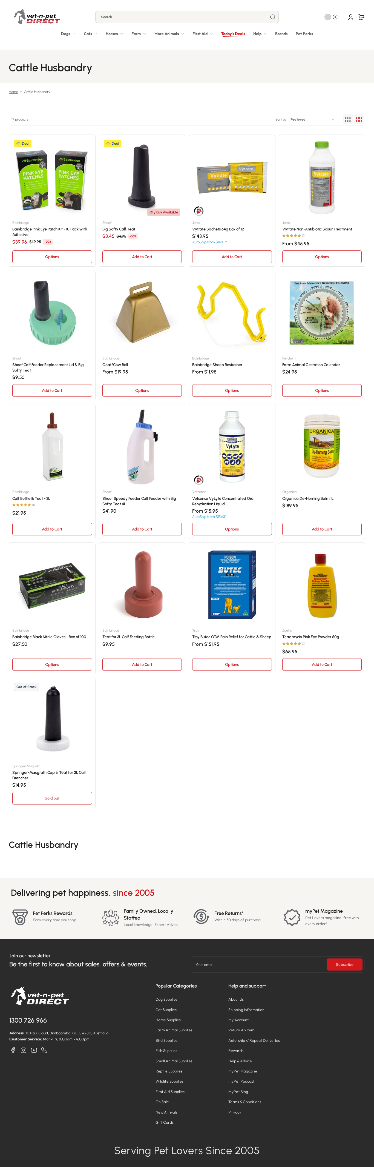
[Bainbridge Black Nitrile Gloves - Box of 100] (52, 586)
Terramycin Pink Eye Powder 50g (310, 636)
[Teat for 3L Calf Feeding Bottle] (142, 586)
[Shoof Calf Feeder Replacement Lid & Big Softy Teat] (52, 313)
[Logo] (36, 17)
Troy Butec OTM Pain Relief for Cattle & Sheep (231, 636)
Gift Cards (165, 1122)
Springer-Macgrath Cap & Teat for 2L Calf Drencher (49, 775)
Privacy (234, 1112)
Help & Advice (240, 1060)
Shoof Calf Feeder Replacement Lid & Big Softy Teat (48, 367)
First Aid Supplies (170, 1091)
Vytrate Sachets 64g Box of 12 (218, 229)
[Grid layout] (359, 119)
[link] (169, 34)
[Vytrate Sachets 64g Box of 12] (232, 178)
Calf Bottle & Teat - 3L (31, 498)
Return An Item (241, 1030)
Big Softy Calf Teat (118, 229)
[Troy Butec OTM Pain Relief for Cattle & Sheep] (232, 586)
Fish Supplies (166, 1050)
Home (13, 91)
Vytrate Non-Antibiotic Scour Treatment (317, 229)
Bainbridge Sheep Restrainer (217, 364)
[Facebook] (13, 1050)
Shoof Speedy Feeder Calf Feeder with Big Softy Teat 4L (139, 501)
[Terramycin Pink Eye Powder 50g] (322, 586)
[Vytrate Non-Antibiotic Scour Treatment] (322, 178)
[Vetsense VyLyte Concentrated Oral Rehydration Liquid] (232, 447)
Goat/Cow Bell (115, 364)
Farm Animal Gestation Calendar (311, 364)
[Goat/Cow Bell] (142, 313)
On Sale (162, 1101)
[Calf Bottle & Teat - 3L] (52, 447)
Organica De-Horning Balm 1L (307, 498)
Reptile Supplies (169, 1071)
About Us (236, 999)
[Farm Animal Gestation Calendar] (322, 313)
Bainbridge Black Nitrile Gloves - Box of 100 (49, 636)
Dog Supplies (166, 999)
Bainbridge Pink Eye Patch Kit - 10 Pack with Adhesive (49, 232)
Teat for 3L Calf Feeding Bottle (128, 636)
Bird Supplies (166, 1040)
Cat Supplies (166, 1009)
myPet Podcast (241, 1081)
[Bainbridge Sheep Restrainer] (232, 313)
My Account (238, 1019)
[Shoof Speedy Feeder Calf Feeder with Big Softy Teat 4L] (142, 447)
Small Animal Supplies (174, 1060)
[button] (361, 17)
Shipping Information (246, 1009)
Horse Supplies (168, 1019)
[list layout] (348, 119)
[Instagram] (23, 1050)
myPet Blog (238, 1091)
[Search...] (272, 17)
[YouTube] (34, 1050)
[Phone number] (44, 1050)
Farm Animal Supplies (174, 1030)
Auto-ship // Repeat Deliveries (254, 1040)
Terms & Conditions (244, 1101)
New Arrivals (166, 1112)
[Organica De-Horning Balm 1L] (322, 447)
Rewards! (236, 1050)
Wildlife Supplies (169, 1081)
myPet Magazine (242, 1071)
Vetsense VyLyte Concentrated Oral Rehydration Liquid (223, 501)
